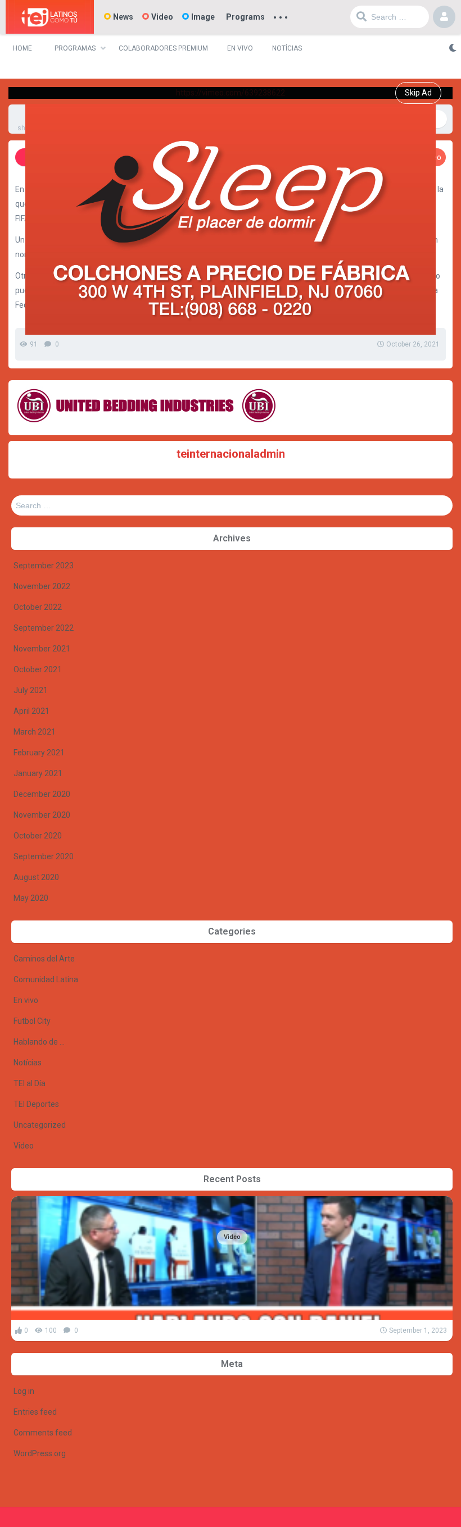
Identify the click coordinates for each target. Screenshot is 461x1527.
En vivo (240, 48)
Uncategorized (39, 1124)
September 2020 (43, 856)
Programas (75, 48)
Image (203, 16)
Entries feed (35, 1411)
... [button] (280, 15)
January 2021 (37, 773)
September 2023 (43, 565)
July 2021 (30, 690)
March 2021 (34, 731)
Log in (23, 1391)
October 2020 (37, 835)
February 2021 (39, 752)
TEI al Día (29, 1083)
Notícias (287, 48)
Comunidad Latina (45, 979)
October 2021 (37, 669)
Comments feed (42, 1432)
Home (22, 48)
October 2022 (37, 607)
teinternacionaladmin (231, 454)
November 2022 (41, 586)
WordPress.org (39, 1453)
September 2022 (43, 627)
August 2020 (36, 877)
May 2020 (30, 898)
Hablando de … (39, 1041)
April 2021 (31, 710)
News (123, 16)
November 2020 (41, 814)
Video (162, 16)
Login (444, 17)
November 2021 (41, 648)
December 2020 (41, 794)
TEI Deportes (36, 1104)
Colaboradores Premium (163, 48)
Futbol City (32, 1021)
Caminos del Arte (44, 958)
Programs (245, 16)
